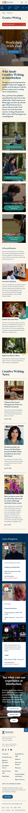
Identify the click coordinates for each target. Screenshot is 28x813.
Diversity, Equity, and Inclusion (20, 775)
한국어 (19, 807)
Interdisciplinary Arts (14, 645)
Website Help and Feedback (20, 810)
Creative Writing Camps (14, 147)
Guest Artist (17, 563)
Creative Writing (8, 563)
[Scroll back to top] (26, 730)
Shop (16, 771)
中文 (11, 807)
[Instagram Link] (3, 750)
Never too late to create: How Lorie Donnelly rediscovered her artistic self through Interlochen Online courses (13, 499)
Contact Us (5, 754)
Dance (15, 647)
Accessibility (8, 810)
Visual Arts (12, 649)
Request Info (14, 714)
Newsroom (18, 768)
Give (26, 8)
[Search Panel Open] (26, 2)
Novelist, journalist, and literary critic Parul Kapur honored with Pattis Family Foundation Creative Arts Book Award (12, 451)
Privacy (3, 810)
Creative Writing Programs (14, 207)
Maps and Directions (5, 761)
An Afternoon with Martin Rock (12, 567)
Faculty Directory (7, 757)
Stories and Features (18, 763)
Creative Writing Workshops (14, 238)
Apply (14, 720)
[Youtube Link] (11, 750)
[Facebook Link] (8, 750)
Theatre (6, 649)
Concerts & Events (17, 7)
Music (6, 645)
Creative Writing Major (14, 178)
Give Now (8, 797)
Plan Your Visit (14, 709)
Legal (13, 810)
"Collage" (6, 655)
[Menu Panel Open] (22, 2)
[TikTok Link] (6, 750)
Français (7, 807)
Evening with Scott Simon (10, 608)
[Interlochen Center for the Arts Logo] (7, 2)
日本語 (15, 807)
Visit (23, 8)
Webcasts (17, 759)
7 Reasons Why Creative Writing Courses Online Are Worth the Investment (13, 404)
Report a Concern (20, 779)
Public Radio (5, 776)
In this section (8, 24)
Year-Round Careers (5, 767)
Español (3, 807)
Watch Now (14, 52)
